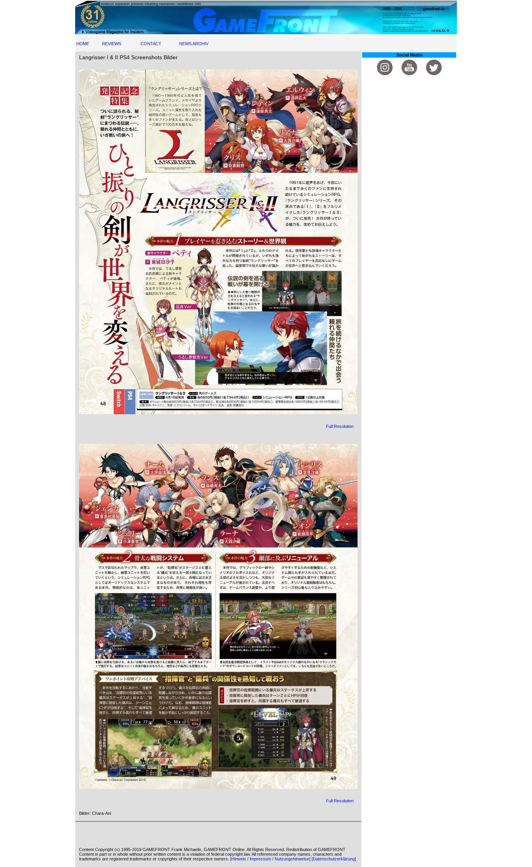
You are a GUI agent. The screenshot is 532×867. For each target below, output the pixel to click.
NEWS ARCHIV (193, 43)
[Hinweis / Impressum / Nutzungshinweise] (270, 858)
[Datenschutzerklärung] (334, 858)
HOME (82, 43)
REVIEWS (111, 43)
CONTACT (151, 43)
